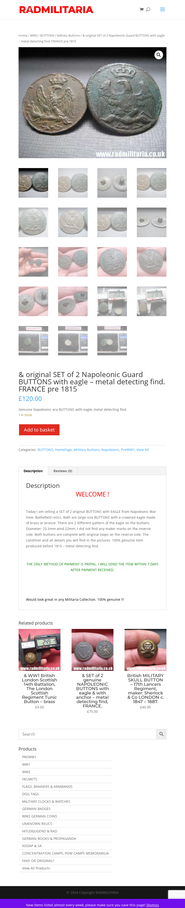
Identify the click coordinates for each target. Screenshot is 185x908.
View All (142, 449)
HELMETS (29, 779)
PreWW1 (128, 449)
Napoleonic (110, 449)
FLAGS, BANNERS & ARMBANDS (47, 786)
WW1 (26, 764)
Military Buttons (68, 35)
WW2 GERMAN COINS (39, 816)
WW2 (34, 35)
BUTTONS (47, 35)
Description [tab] (33, 471)
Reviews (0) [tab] (62, 471)
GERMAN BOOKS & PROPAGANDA (49, 838)
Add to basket (39, 429)
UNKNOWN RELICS (37, 823)
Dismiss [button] (152, 905)
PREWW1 (29, 757)
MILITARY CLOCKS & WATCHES (46, 801)
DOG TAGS (30, 794)
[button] (158, 55)
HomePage (63, 449)
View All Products (36, 868)
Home (23, 35)
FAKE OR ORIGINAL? (38, 860)
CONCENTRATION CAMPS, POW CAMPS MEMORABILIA (65, 853)
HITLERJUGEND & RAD (39, 831)
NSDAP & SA (32, 845)
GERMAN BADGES (36, 808)
